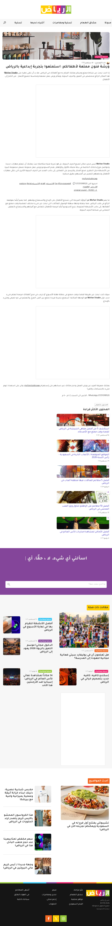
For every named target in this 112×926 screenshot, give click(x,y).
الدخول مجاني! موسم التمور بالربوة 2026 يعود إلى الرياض (38, 648)
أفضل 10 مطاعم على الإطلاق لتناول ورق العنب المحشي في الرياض (85, 507)
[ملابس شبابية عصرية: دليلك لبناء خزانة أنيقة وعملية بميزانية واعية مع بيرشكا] (43, 794)
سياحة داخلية (23, 899)
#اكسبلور (50, 184)
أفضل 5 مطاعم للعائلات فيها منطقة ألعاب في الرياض (85, 482)
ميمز (54, 890)
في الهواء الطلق (21, 895)
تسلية (18, 23)
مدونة (108, 23)
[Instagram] (63, 918)
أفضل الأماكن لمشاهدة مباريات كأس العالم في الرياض (84, 533)
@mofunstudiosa (89, 179)
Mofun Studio (11, 73)
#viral (42, 184)
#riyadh (86, 187)
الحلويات (52, 904)
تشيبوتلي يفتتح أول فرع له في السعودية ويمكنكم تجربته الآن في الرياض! (88, 826)
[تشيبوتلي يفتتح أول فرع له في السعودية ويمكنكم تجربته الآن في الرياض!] (85, 803)
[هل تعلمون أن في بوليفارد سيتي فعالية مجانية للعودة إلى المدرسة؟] (84, 630)
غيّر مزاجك (78, 890)
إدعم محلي (51, 899)
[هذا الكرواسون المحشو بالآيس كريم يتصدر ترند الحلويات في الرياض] (43, 818)
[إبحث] (8, 584)
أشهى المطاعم (22, 890)
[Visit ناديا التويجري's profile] (108, 62)
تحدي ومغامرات (49, 895)
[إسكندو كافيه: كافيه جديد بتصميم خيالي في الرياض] (67, 676)
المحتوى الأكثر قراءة (96, 409)
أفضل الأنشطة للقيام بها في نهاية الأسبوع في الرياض (38, 627)
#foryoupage (64, 184)
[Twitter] (56, 918)
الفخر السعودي (76, 904)
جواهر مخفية (77, 899)
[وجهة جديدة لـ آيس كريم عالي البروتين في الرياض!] (43, 866)
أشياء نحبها (37, 23)
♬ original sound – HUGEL (85, 190)
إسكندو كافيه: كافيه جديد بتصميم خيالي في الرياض (95, 679)
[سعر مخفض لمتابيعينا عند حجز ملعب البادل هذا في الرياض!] (43, 842)
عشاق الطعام (88, 23)
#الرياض (93, 187)
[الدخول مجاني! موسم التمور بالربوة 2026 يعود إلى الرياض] (11, 646)
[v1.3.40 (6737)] (98, 893)
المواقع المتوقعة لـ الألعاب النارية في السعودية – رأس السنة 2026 (84, 456)
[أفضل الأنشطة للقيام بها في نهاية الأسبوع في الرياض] (11, 624)
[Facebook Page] (48, 918)
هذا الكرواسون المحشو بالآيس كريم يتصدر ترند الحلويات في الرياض (18, 818)
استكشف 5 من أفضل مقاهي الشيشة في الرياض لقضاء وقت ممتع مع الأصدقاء (84, 430)
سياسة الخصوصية (103, 909)
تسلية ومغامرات (62, 23)
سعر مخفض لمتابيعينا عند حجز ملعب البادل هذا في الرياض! (18, 842)
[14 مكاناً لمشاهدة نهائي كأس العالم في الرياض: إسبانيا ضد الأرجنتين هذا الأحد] (11, 676)
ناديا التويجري (100, 63)
